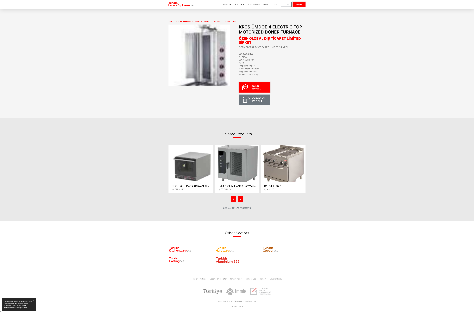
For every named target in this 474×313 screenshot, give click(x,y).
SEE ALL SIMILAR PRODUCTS (237, 208)
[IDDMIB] (260, 291)
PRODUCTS (172, 21)
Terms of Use (250, 279)
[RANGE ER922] (283, 163)
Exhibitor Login (276, 279)
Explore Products (199, 279)
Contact (263, 279)
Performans (238, 306)
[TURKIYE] (212, 291)
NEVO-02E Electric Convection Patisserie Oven (192, 185)
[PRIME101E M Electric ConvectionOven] (237, 163)
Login (286, 4)
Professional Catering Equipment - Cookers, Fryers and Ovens (208, 21)
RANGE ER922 (272, 185)
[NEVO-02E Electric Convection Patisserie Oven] (190, 163)
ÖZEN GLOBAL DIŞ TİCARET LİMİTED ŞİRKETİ (270, 40)
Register (299, 4)
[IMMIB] (236, 291)
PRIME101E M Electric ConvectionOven (238, 185)
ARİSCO (270, 189)
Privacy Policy (236, 279)
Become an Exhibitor (218, 279)
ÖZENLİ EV (180, 189)
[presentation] (233, 199)
